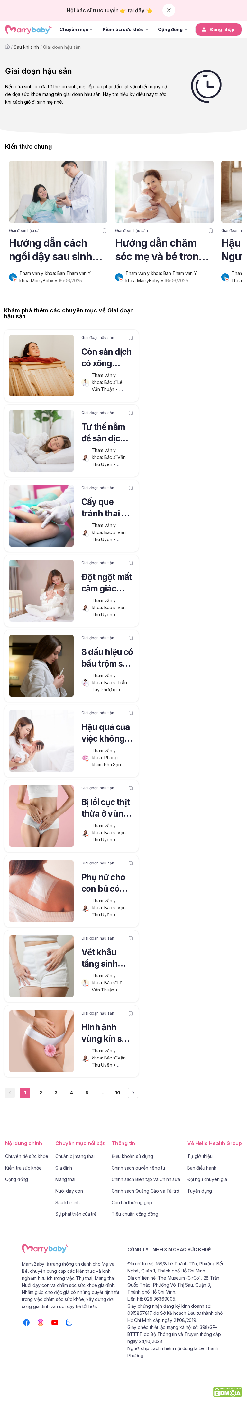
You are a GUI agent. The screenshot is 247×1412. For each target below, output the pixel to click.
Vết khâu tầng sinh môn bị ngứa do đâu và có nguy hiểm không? (106, 959)
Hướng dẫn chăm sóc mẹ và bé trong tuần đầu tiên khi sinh (160, 250)
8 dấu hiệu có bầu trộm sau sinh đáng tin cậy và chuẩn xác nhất (107, 659)
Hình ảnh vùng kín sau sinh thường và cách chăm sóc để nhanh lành (106, 1034)
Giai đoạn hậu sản (62, 47)
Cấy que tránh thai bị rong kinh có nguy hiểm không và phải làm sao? (105, 509)
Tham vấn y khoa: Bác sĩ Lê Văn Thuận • (108, 382)
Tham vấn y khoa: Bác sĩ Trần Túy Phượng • (110, 682)
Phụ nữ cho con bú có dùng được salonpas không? (103, 884)
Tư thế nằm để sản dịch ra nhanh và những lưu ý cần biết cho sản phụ (104, 434)
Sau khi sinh (26, 47)
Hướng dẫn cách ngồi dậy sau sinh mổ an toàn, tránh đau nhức (50, 250)
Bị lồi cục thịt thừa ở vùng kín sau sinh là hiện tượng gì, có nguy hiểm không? (106, 809)
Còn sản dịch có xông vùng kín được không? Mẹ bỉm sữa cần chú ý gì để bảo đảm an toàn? (106, 358)
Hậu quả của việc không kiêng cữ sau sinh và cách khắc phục (106, 734)
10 (117, 1092)
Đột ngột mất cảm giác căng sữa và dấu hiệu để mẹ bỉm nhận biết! (106, 584)
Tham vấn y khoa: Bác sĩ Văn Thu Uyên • (109, 457)
